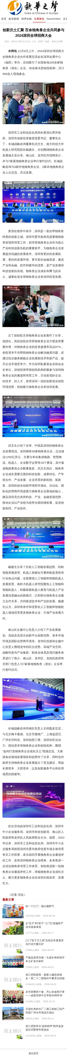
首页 (3, 18)
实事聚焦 (39, 18)
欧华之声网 (57, 41)
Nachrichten (54, 18)
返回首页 (33, 1053)
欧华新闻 (14, 18)
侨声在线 (26, 18)
